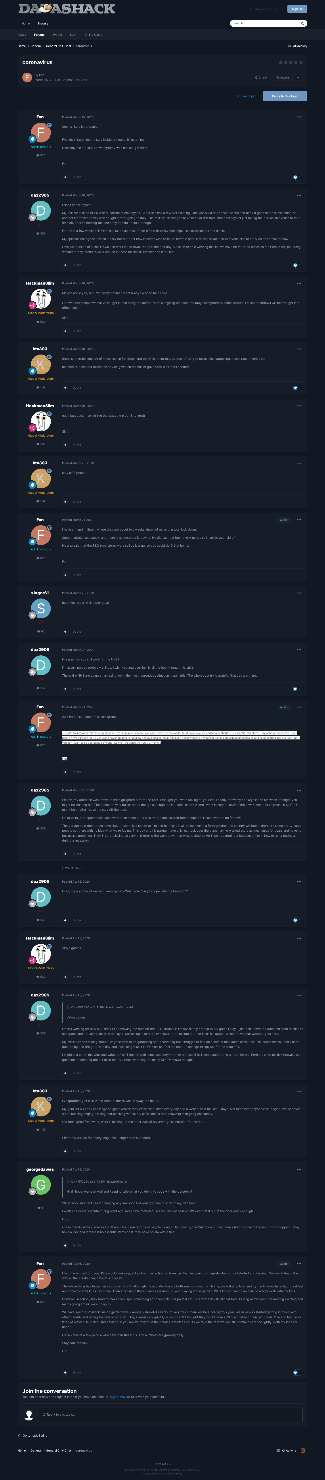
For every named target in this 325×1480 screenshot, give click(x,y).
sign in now (118, 1397)
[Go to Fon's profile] (27, 77)
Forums (39, 34)
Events (57, 34)
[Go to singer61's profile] (41, 608)
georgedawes (40, 1169)
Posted (78, 117)
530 (42, 321)
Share (262, 77)
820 (42, 155)
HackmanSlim (40, 283)
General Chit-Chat (74, 80)
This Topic (285, 23)
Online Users (93, 34)
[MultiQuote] (65, 177)
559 (42, 233)
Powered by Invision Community (162, 1473)
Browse (43, 23)
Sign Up (297, 9)
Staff (73, 34)
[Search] (302, 23)
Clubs (22, 34)
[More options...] (299, 117)
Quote (77, 177)
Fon (41, 75)
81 (42, 1207)
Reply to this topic (285, 96)
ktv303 (40, 349)
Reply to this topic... (61, 1414)
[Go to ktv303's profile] (41, 364)
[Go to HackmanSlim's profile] (41, 299)
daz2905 (40, 195)
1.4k (42, 387)
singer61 (40, 593)
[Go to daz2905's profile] (41, 211)
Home (26, 23)
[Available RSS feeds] (302, 1451)
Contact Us (163, 1464)
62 (42, 631)
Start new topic (244, 96)
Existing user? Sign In (266, 9)
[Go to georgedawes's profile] (41, 1185)
